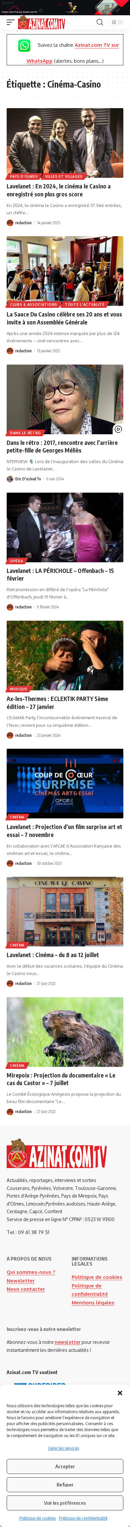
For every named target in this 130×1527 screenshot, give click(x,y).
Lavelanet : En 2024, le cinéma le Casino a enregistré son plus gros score (59, 190)
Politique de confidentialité (83, 1518)
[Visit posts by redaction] (10, 223)
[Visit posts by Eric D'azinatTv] (10, 479)
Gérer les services (63, 1448)
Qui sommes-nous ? (31, 1272)
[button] (120, 1393)
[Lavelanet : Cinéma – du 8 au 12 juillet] (65, 911)
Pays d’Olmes (24, 176)
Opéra (16, 561)
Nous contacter (26, 1289)
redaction (23, 222)
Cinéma (17, 817)
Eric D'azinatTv (28, 478)
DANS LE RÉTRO (25, 433)
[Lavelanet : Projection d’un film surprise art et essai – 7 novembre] (65, 783)
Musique (19, 689)
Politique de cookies (37, 1518)
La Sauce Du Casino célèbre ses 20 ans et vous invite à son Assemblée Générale (64, 318)
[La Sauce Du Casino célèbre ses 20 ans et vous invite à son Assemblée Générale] (65, 271)
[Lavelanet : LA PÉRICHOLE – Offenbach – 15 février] (65, 527)
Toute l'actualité (85, 305)
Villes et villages (64, 176)
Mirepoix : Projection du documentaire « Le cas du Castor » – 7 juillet (61, 1079)
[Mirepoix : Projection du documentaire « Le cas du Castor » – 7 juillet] (65, 1032)
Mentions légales (93, 1302)
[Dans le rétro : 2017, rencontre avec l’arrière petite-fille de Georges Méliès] (65, 399)
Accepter (65, 1466)
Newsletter (21, 1281)
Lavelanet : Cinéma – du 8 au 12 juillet (53, 954)
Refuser (65, 1485)
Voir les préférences (65, 1503)
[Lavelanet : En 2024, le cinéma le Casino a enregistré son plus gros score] (65, 143)
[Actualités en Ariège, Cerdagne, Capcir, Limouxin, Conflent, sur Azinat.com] (41, 22)
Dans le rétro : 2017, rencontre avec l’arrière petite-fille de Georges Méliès (62, 446)
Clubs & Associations (33, 305)
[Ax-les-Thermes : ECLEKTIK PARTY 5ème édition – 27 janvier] (65, 655)
